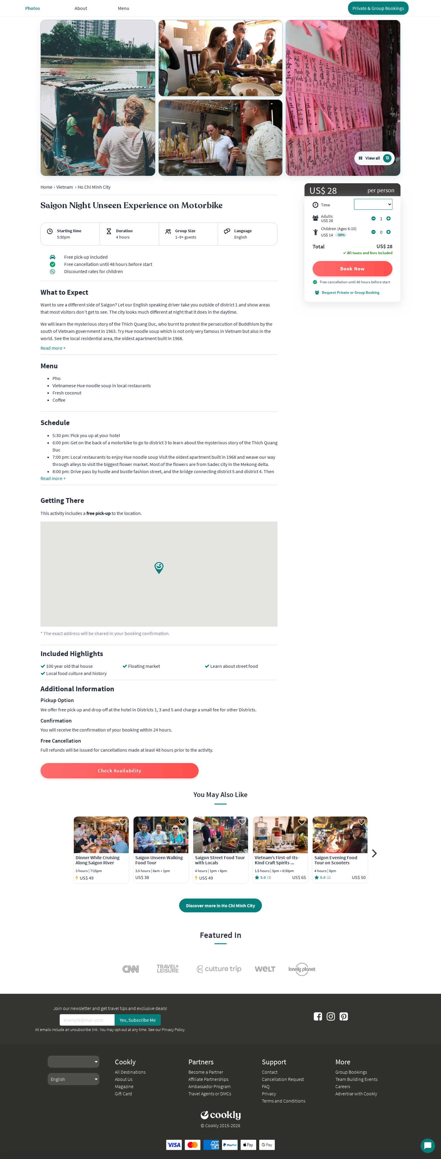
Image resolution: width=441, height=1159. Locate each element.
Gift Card (123, 1094)
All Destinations (130, 1072)
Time (325, 205)
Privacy (269, 1094)
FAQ (265, 1086)
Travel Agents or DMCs (209, 1094)
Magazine (124, 1086)
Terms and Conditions (283, 1101)
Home (46, 187)
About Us (123, 1079)
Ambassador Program (209, 1086)
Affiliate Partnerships (208, 1079)
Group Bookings (351, 1072)
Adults (327, 218)
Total (319, 247)
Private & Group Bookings (378, 8)
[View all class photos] (98, 98)
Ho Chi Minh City (94, 187)
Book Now (352, 268)
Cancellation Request (283, 1079)
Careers (342, 1086)
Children (338, 232)
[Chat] (428, 1146)
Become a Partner (205, 1072)
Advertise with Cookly (356, 1094)
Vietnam (64, 187)
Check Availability (119, 770)
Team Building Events (356, 1079)
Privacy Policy (173, 1029)
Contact (270, 1072)
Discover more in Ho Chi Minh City (220, 905)
